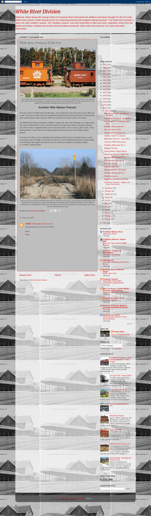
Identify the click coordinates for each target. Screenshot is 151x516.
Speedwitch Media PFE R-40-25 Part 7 (116, 292)
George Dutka (118, 331)
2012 (105, 108)
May (106, 207)
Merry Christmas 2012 (112, 129)
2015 (105, 99)
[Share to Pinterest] (60, 211)
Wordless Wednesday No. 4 (114, 173)
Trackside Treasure (110, 279)
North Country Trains (111, 315)
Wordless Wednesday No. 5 (114, 157)
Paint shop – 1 (108, 309)
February (108, 216)
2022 (105, 77)
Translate (117, 348)
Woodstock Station (117, 416)
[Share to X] (55, 211)
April (107, 210)
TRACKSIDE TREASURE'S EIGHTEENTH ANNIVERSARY (113, 282)
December (109, 111)
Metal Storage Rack (111, 167)
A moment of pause (109, 300)
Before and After (116, 430)
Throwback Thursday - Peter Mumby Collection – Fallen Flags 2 (120, 359)
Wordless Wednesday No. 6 (114, 145)
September (109, 194)
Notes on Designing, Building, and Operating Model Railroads (115, 306)
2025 (105, 68)
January (108, 219)
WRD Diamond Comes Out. (120, 444)
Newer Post (25, 275)
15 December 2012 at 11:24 (41, 224)
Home (58, 275)
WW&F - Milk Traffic (110, 273)
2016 (105, 95)
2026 (105, 65)
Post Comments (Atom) (38, 280)
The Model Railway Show (113, 232)
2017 (105, 92)
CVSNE (28, 224)
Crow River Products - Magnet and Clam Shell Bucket (117, 183)
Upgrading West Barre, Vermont (116, 179)
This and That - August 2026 (120, 375)
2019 (105, 86)
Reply (27, 234)
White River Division (37, 11)
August (107, 197)
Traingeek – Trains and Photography (112, 252)
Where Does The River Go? (114, 133)
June (107, 203)
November (109, 188)
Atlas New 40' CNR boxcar (114, 160)
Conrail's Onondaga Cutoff (113, 298)
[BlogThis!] (53, 211)
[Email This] (51, 211)
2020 (105, 83)
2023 (105, 74)
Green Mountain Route (118, 390)
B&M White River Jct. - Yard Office (117, 139)
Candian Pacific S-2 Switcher (115, 136)
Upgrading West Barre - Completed (117, 118)
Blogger (89, 498)
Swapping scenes (110, 176)
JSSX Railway (108, 260)
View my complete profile (120, 335)
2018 (105, 89)
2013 (105, 105)
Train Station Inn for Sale (111, 254)
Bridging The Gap (110, 148)
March (107, 213)
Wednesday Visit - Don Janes (115, 170)
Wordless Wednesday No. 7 (114, 126)
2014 (105, 102)
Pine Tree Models (110, 164)
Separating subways (110, 234)
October (108, 191)
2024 (105, 71)
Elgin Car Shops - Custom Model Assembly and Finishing (116, 289)
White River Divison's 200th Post (116, 154)
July (106, 200)
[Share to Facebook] (58, 211)
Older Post (89, 275)
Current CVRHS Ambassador (115, 142)
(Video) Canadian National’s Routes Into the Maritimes (115, 318)
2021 (105, 80)
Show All (129, 323)
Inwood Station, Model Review (115, 151)
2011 (105, 223)
